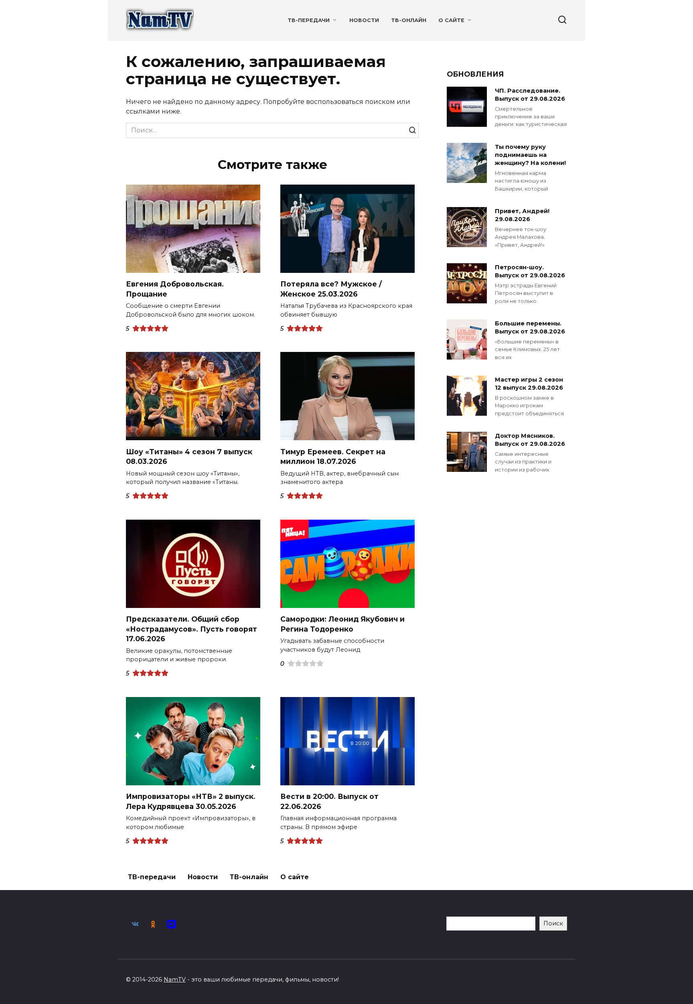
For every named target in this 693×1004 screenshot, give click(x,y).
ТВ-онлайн (408, 20)
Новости (364, 20)
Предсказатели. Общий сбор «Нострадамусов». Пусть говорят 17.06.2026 (191, 629)
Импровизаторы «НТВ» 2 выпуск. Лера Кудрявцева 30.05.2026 (190, 801)
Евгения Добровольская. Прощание (175, 289)
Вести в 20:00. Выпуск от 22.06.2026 (329, 801)
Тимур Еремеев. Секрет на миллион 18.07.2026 (332, 456)
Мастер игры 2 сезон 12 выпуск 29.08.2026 (529, 383)
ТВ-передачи (309, 20)
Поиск (553, 923)
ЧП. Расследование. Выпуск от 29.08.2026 (530, 94)
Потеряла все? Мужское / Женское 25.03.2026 (331, 289)
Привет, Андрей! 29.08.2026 (522, 215)
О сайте (451, 20)
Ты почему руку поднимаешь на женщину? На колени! (530, 155)
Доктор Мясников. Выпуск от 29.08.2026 (530, 439)
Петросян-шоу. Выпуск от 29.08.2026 (530, 271)
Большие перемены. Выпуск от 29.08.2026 (530, 327)
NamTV (175, 979)
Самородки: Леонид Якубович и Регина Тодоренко (342, 624)
